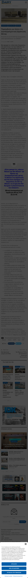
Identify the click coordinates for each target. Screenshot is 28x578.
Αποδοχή (14, 564)
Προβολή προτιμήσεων (14, 572)
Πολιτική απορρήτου (18, 576)
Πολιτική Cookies (8, 576)
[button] (25, 544)
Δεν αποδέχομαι (14, 568)
